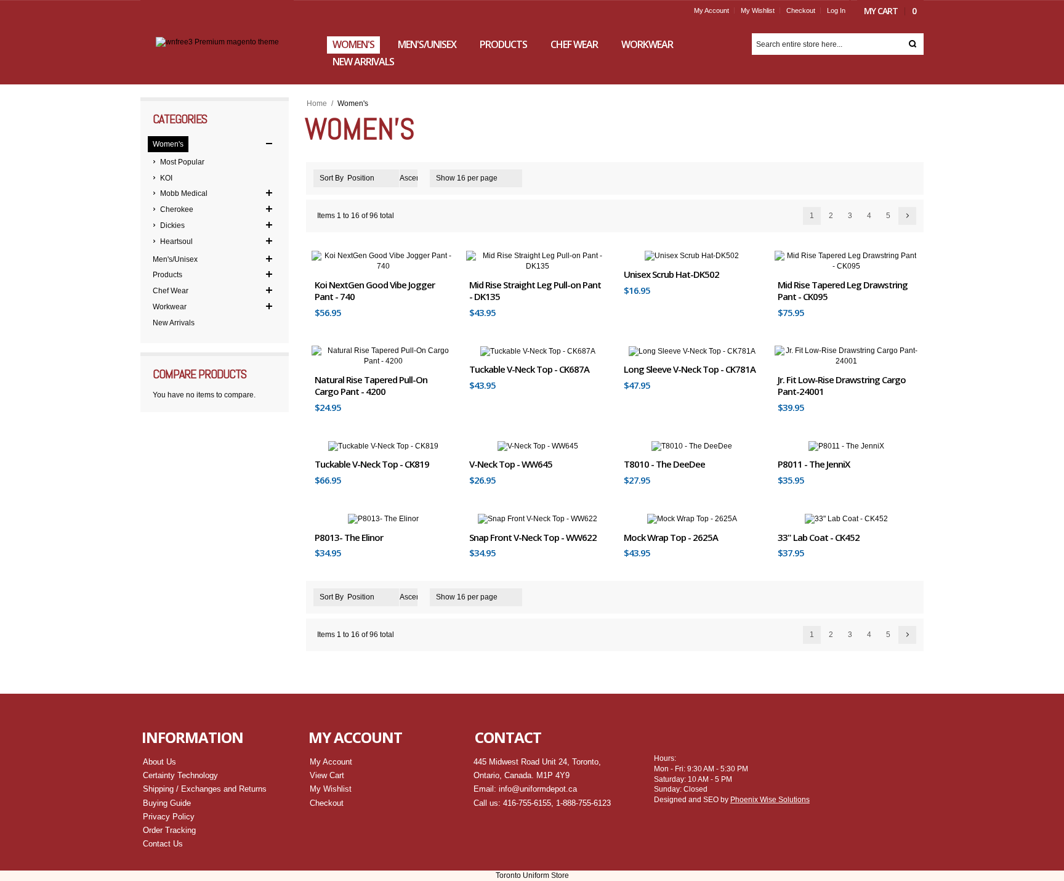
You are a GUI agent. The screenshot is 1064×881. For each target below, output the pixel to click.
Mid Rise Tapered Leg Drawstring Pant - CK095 (843, 290)
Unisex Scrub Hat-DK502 (671, 274)
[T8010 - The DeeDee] (692, 445)
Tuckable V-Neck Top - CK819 (372, 464)
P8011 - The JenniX (814, 464)
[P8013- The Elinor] (383, 518)
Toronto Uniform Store (532, 875)
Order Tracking (169, 830)
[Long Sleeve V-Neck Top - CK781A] (692, 351)
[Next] (907, 216)
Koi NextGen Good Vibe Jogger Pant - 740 (375, 290)
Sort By (332, 178)
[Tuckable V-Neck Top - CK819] (383, 445)
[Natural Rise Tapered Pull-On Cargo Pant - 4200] (383, 356)
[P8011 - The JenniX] (846, 445)
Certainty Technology (180, 775)
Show (445, 178)
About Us (159, 761)
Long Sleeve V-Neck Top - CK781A (690, 369)
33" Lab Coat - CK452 (819, 537)
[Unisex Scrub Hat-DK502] (692, 256)
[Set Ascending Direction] (408, 178)
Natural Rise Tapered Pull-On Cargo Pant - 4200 (371, 385)
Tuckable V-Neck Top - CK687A (529, 369)
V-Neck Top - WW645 (510, 464)
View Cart (327, 775)
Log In (836, 10)
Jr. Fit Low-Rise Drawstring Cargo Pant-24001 (842, 385)
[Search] (913, 44)
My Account (711, 10)
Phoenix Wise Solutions (770, 799)
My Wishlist (758, 10)
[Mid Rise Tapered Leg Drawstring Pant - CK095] (846, 261)
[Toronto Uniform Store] (217, 42)
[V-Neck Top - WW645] (538, 445)
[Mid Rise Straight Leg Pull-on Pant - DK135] (538, 261)
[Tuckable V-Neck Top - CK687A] (538, 351)
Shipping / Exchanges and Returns (205, 789)
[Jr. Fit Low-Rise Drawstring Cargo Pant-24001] (846, 356)
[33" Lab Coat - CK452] (846, 518)
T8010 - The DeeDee (664, 464)
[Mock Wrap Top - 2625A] (692, 518)
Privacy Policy (169, 816)
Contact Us (163, 843)
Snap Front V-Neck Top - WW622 (533, 537)
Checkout (800, 10)
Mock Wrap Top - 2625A (671, 537)
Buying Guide (167, 803)
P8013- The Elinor (349, 537)
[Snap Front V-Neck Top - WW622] (538, 518)
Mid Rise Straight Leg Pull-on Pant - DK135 (535, 290)
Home (317, 103)
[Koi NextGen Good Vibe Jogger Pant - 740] (383, 261)
